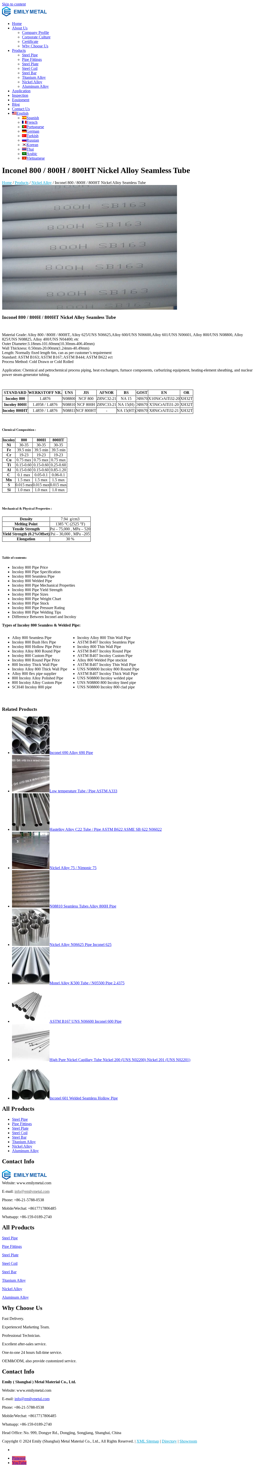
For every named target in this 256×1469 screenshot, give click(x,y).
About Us (20, 28)
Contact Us (21, 109)
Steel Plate (30, 64)
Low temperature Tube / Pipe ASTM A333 (83, 791)
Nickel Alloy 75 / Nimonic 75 (73, 868)
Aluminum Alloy (35, 86)
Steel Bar (29, 73)
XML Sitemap (147, 1441)
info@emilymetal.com (32, 1191)
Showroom (188, 1441)
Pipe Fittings (32, 59)
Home (17, 23)
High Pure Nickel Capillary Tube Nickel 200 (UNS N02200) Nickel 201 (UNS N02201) (120, 1060)
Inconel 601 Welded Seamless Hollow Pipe (84, 1098)
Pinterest (19, 1458)
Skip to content (14, 4)
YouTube (19, 1463)
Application (21, 91)
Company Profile (35, 32)
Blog (16, 104)
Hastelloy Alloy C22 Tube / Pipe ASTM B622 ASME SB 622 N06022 (106, 829)
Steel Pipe (30, 55)
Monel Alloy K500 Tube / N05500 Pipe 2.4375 (87, 983)
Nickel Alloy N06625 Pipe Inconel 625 (81, 944)
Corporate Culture (36, 37)
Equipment (20, 100)
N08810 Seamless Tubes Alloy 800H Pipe (83, 906)
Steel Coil (30, 68)
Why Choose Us (35, 46)
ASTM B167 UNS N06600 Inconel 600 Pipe (86, 1021)
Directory (169, 1441)
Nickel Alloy (32, 82)
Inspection (20, 95)
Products (19, 50)
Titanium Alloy (34, 77)
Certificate (30, 41)
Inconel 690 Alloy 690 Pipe (71, 752)
